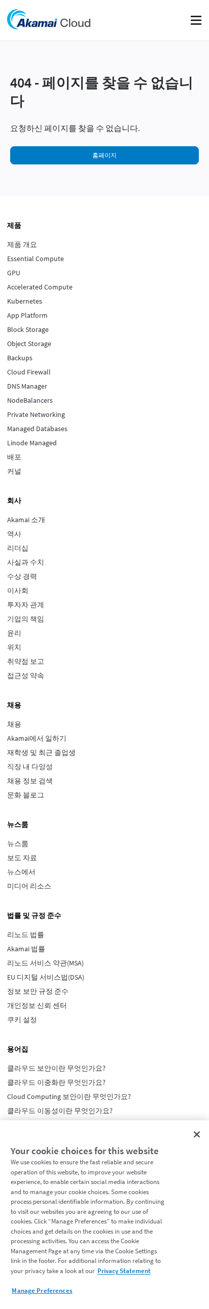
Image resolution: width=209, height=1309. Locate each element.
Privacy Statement (124, 1270)
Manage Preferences (42, 1290)
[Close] (197, 1134)
